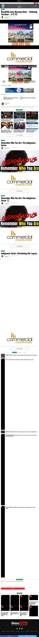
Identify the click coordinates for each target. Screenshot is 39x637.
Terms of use (18, 631)
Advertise (32, 631)
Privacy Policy (12, 631)
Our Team (7, 631)
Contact (36, 631)
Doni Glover (7, 17)
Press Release (27, 631)
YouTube (9, 85)
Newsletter (22, 631)
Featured (8, 94)
